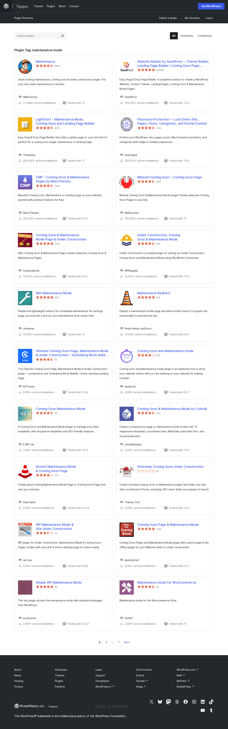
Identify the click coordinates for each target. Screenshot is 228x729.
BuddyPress (185, 686)
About (17, 669)
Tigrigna (53, 706)
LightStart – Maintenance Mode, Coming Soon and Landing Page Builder (65, 121)
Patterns (60, 686)
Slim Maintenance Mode (54, 293)
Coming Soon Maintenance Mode (61, 409)
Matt (181, 675)
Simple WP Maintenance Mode (59, 582)
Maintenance (45, 61)
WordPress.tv (104, 686)
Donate (142, 680)
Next (127, 642)
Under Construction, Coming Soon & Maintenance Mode (158, 237)
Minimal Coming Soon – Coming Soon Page (169, 177)
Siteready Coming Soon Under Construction (170, 466)
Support (100, 675)
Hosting (18, 680)
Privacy (18, 686)
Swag (141, 686)
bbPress (183, 680)
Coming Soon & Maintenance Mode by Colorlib (172, 409)
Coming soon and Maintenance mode (165, 351)
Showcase (61, 669)
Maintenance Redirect (153, 293)
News (17, 675)
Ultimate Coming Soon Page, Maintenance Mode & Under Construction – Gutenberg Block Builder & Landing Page (72, 353)
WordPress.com (187, 669)
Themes (59, 675)
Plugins (59, 680)
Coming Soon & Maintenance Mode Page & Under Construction (61, 237)
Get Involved (143, 669)
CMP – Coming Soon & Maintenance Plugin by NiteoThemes (62, 179)
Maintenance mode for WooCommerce (166, 582)
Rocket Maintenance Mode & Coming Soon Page (56, 469)
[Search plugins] (62, 35)
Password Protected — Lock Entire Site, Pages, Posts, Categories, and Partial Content (172, 121)
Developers (102, 680)
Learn (98, 669)
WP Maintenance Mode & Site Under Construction (55, 527)
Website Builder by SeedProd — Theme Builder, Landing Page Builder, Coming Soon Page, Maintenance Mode (173, 64)
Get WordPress (211, 6)
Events (140, 675)
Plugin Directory (23, 17)
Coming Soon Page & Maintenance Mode (168, 524)
